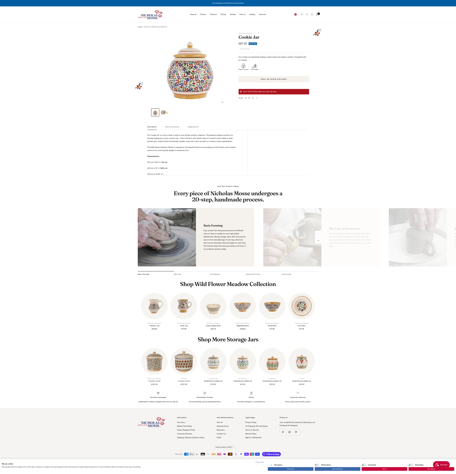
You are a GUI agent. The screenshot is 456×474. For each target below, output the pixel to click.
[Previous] (318, 234)
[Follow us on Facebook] (283, 432)
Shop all (193, 14)
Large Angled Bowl (213, 324)
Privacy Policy (250, 422)
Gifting (223, 14)
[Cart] (317, 14)
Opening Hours (223, 426)
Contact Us (221, 434)
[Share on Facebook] (245, 98)
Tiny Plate (301, 324)
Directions (221, 430)
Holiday (252, 14)
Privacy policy (260, 462)
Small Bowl (272, 324)
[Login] (312, 14)
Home (140, 27)
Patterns (213, 14)
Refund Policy (250, 434)
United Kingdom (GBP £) (224, 447)
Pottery (203, 14)
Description (152, 127)
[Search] (307, 14)
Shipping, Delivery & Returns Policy (190, 437)
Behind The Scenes (184, 426)
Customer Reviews (184, 434)
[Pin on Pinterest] (249, 98)
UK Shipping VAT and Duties (256, 426)
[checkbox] (270, 465)
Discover (262, 14)
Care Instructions (172, 127)
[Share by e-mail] (257, 98)
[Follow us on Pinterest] (296, 432)
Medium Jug (154, 324)
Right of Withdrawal (253, 437)
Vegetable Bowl (242, 324)
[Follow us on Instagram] (289, 432)
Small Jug (184, 324)
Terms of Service (252, 430)
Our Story (181, 422)
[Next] (318, 240)
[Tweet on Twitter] (253, 98)
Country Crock (154, 380)
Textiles (233, 14)
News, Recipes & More (186, 430)
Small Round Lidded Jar (213, 380)
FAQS (219, 437)
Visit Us (242, 14)
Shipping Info (193, 127)
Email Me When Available (274, 79)
